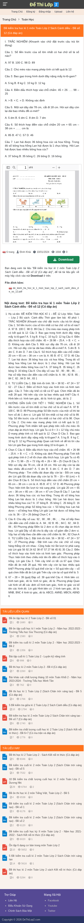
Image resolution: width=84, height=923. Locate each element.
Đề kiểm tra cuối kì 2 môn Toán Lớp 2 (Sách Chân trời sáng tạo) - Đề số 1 (45, 805)
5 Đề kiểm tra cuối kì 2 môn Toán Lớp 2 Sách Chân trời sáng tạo (45, 857)
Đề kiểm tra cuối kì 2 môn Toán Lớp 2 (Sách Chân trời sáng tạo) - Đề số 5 (45, 767)
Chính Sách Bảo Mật (20, 910)
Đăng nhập (45, 11)
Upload (58, 11)
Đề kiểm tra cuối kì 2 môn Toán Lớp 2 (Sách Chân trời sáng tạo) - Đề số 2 (45, 819)
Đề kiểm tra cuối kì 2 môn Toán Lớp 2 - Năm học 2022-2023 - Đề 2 (45, 644)
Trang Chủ (17, 11)
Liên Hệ (12, 900)
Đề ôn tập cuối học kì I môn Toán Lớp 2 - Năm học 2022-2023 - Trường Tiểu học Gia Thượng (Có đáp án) (45, 630)
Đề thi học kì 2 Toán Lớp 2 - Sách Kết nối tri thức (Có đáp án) (44, 754)
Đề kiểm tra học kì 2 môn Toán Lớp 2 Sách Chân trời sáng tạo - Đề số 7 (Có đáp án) (45, 717)
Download (65, 259)
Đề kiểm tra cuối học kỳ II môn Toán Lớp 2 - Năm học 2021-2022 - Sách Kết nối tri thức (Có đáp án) (45, 833)
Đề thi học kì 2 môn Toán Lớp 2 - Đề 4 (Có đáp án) (37, 666)
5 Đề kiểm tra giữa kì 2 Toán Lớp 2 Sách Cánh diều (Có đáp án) (45, 705)
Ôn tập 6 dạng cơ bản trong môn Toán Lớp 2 (34, 845)
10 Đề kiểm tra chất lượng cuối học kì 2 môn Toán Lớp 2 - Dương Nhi (45, 781)
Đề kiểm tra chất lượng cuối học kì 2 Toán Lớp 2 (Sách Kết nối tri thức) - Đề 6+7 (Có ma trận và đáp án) (45, 731)
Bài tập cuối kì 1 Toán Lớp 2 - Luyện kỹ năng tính (37, 656)
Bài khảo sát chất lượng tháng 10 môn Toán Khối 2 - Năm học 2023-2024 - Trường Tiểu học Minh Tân (45, 679)
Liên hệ (70, 11)
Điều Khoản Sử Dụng (20, 905)
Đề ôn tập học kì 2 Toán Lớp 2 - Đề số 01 (32, 618)
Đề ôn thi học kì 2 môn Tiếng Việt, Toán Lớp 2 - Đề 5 (39, 793)
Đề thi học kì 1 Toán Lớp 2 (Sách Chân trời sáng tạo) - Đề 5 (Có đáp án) (45, 693)
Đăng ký (30, 11)
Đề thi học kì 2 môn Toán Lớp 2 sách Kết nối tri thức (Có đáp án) (45, 871)
